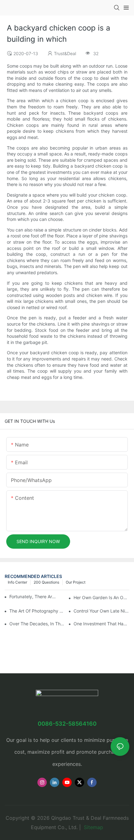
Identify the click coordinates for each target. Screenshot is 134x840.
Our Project (75, 582)
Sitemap (92, 827)
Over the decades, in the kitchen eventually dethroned (37, 623)
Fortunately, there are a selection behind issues (32, 596)
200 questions (46, 582)
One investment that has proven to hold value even (101, 623)
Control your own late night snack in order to (101, 610)
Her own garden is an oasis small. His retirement (101, 597)
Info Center (17, 582)
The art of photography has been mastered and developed (37, 610)
